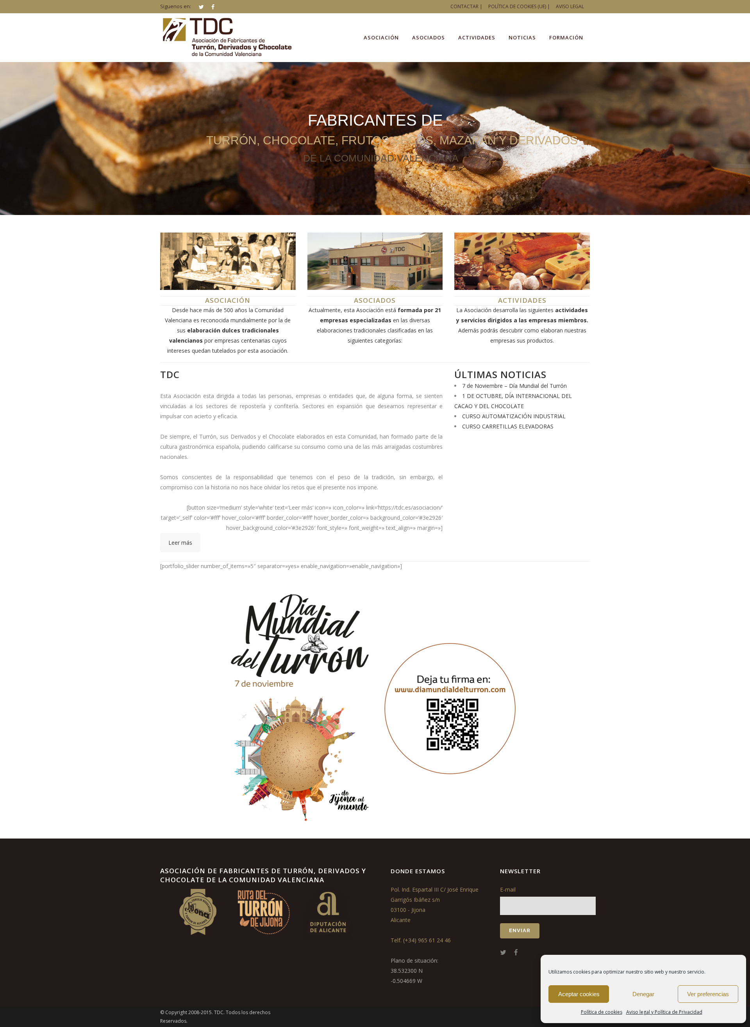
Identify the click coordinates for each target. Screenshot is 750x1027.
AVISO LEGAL (570, 6)
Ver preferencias (708, 994)
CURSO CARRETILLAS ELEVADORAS (508, 426)
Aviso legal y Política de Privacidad (664, 1012)
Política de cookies (601, 1012)
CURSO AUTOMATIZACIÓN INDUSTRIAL (514, 416)
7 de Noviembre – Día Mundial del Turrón (514, 385)
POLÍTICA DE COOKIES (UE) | (519, 6)
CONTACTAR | (466, 6)
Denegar (643, 994)
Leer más (180, 542)
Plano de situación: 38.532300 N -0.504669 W (414, 970)
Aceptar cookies (579, 994)
